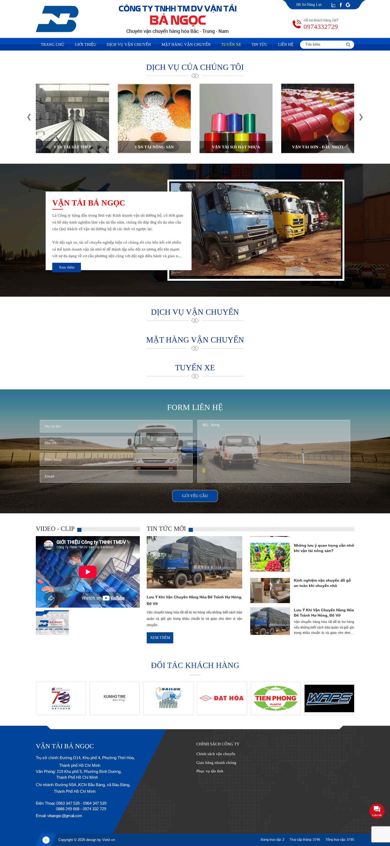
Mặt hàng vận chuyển (186, 44)
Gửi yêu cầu (195, 496)
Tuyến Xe (231, 44)
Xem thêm (67, 267)
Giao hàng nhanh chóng (216, 762)
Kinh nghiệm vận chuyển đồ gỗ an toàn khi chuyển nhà (322, 564)
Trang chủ (52, 44)
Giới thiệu (85, 44)
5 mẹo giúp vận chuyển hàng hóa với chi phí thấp (320, 629)
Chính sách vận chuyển (215, 754)
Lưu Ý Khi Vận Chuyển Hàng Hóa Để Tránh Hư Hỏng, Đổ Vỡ (324, 594)
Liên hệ (285, 44)
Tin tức (259, 44)
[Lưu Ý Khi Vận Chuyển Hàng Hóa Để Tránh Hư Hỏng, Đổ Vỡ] (194, 587)
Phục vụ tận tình (209, 771)
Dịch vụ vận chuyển (129, 44)
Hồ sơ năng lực (309, 5)
